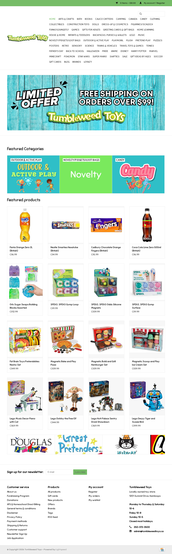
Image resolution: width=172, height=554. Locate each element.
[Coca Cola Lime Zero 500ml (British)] (147, 225)
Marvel (153, 51)
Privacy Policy (14, 517)
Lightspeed (61, 549)
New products (55, 500)
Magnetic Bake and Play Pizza (63, 363)
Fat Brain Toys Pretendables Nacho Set (24, 363)
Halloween (93, 51)
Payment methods (17, 521)
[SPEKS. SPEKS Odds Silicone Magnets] (106, 282)
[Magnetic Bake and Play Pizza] (66, 339)
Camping (121, 19)
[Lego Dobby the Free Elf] (66, 396)
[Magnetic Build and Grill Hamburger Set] (106, 339)
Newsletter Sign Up (17, 534)
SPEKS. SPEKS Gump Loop (65, 304)
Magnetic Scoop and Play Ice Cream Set (146, 363)
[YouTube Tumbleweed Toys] (156, 472)
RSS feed (53, 517)
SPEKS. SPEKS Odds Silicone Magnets (106, 306)
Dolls (95, 24)
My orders (94, 496)
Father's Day (56, 51)
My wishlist (94, 500)
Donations (12, 500)
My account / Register (154, 3)
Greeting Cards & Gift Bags (118, 29)
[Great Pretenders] (78, 444)
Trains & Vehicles (107, 45)
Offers (51, 504)
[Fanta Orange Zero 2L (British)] (25, 225)
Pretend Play (143, 40)
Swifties (114, 56)
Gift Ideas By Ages (140, 56)
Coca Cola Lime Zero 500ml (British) (146, 249)
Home (52, 19)
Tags (50, 512)
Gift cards (55, 61)
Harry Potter (138, 51)
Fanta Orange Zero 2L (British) (21, 249)
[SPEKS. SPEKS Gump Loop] (66, 282)
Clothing (155, 19)
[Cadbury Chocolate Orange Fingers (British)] (106, 225)
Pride (105, 51)
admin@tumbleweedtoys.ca (149, 531)
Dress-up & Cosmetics (115, 24)
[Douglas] (31, 444)
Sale (124, 56)
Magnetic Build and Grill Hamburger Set (103, 363)
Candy (143, 19)
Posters (54, 45)
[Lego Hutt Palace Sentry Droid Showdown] (106, 396)
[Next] (158, 445)
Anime (114, 51)
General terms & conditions (21, 508)
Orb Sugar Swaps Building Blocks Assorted (23, 306)
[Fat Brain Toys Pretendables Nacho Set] (25, 339)
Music (141, 35)
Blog (67, 61)
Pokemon (69, 56)
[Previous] (13, 445)
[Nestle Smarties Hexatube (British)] (66, 225)
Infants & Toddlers (79, 35)
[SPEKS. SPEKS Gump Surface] (147, 282)
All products (54, 491)
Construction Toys (78, 24)
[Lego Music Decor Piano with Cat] (25, 396)
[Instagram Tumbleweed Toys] (162, 472)
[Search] (140, 14)
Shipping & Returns (17, 525)
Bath (79, 19)
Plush (129, 40)
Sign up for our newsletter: (25, 472)
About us (11, 491)
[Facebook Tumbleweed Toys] (150, 472)
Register (93, 491)
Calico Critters (104, 19)
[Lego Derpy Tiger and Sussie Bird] (147, 396)
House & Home (57, 35)
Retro (65, 45)
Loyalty (88, 61)
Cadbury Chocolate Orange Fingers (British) (106, 249)
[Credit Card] (161, 549)
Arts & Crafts (66, 19)
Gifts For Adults (91, 29)
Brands (76, 61)
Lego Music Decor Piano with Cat (22, 420)
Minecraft (55, 56)
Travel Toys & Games (131, 45)
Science (89, 45)
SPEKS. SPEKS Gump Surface (143, 306)
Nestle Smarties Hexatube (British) (64, 249)
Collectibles (56, 24)
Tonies (150, 45)
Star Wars (84, 56)
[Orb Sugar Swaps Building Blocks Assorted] (25, 282)
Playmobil (117, 40)
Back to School (75, 51)
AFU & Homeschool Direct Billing (23, 504)
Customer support (17, 529)
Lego (132, 35)
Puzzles (157, 40)
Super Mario (100, 56)
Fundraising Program (18, 496)
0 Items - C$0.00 (128, 3)
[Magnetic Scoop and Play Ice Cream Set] (147, 339)
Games (75, 29)
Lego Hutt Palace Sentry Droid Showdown (104, 420)
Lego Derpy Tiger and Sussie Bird (143, 420)
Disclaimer (12, 512)
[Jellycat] (126, 444)
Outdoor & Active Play (96, 40)
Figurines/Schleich (142, 24)
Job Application (15, 538)
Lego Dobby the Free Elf (63, 418)
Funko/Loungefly (59, 29)
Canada (133, 19)
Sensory (77, 45)
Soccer (158, 56)
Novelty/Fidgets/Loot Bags (64, 40)
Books (88, 19)
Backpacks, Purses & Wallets (110, 35)
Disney (124, 51)
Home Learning (145, 29)
